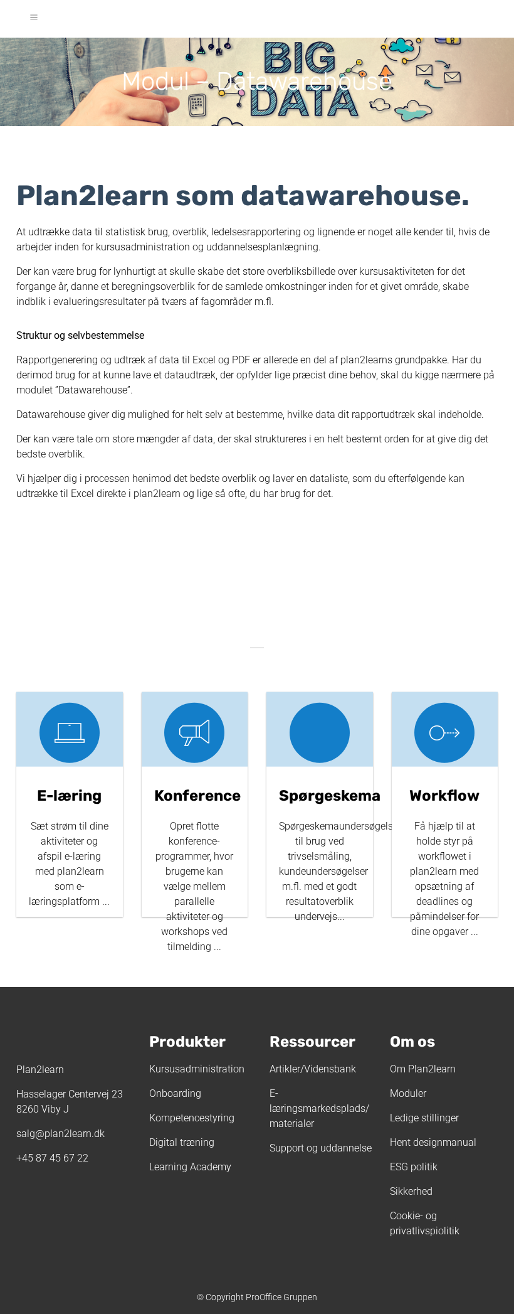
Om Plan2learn (423, 1069)
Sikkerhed (411, 1191)
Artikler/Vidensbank (313, 1069)
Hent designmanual (433, 1142)
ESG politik (414, 1167)
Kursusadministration (196, 1069)
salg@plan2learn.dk (60, 1134)
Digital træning (181, 1142)
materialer (292, 1124)
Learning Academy (190, 1167)
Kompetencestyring (191, 1118)
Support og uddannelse (321, 1148)
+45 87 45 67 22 (52, 1158)
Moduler (408, 1093)
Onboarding (175, 1093)
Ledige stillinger (424, 1118)
